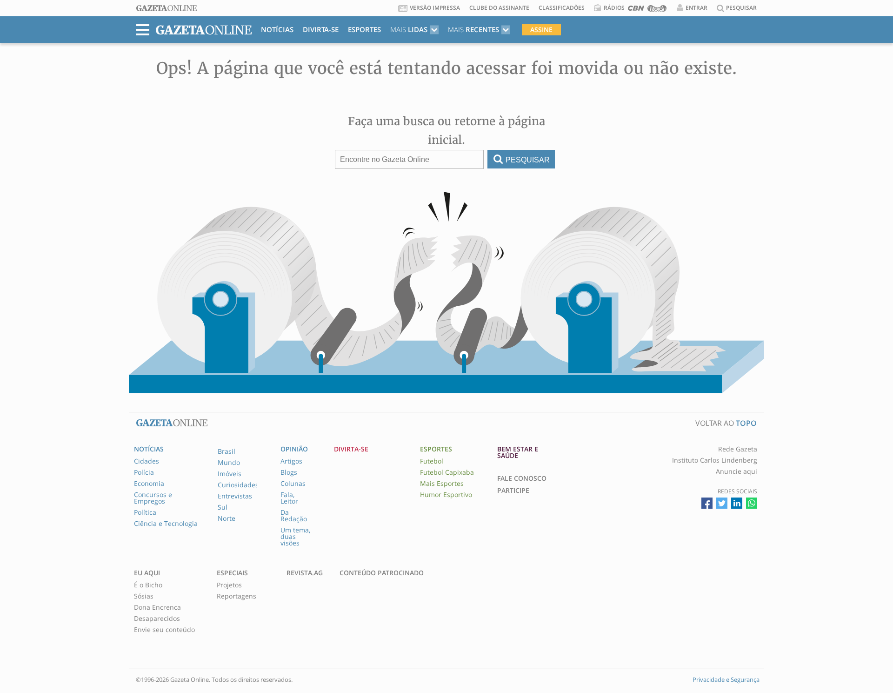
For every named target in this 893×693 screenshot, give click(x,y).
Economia (149, 483)
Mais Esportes (442, 483)
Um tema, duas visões (295, 536)
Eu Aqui (147, 573)
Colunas (293, 483)
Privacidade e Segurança (726, 679)
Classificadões (562, 8)
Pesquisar (528, 160)
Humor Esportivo (446, 494)
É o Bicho (148, 585)
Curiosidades (238, 485)
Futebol (431, 461)
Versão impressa (435, 8)
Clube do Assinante (499, 8)
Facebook (707, 503)
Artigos (291, 461)
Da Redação (293, 515)
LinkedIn (736, 503)
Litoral (657, 10)
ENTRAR (696, 8)
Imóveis (229, 474)
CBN (636, 10)
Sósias (143, 596)
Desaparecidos (157, 618)
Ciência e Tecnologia (166, 523)
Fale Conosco (521, 478)
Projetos (229, 585)
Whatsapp (751, 503)
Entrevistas (235, 496)
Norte (226, 518)
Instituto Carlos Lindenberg (714, 460)
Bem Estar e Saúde (517, 452)
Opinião (294, 449)
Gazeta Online (166, 8)
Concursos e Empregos (153, 498)
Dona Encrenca (157, 607)
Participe (513, 490)
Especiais (232, 573)
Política (145, 512)
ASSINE (541, 29)
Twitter (721, 503)
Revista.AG (305, 573)
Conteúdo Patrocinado (382, 573)
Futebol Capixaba (447, 472)
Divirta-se (321, 29)
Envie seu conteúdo (164, 629)
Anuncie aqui (736, 471)
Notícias (277, 29)
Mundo (229, 462)
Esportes (364, 29)
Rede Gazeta (737, 449)
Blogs (288, 472)
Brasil (226, 451)
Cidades (146, 461)
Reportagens (236, 596)
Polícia (144, 472)
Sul (222, 507)
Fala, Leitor (289, 498)
